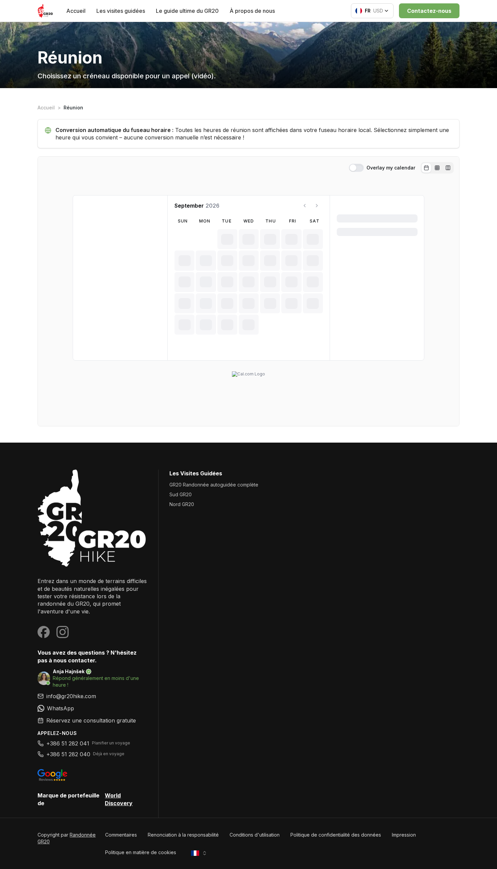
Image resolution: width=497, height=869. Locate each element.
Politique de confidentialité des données (335, 835)
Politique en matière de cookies (140, 852)
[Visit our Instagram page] (62, 632)
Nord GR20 (181, 504)
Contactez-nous (429, 10)
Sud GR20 (180, 494)
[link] (92, 708)
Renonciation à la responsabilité (183, 835)
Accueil (76, 10)
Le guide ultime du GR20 (187, 10)
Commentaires (121, 835)
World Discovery (119, 799)
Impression (404, 835)
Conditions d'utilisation (255, 835)
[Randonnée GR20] (92, 518)
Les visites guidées (120, 10)
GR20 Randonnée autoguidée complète (213, 485)
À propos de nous (252, 10)
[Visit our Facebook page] (44, 632)
